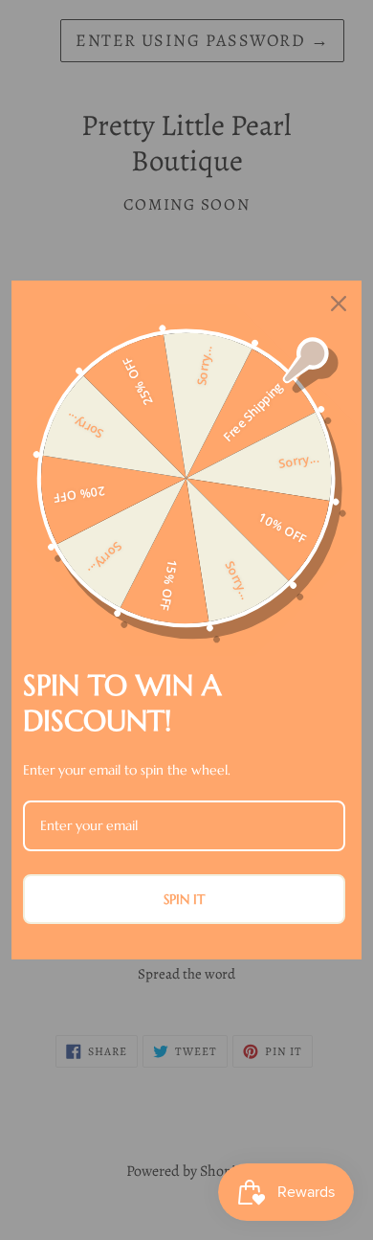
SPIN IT (184, 899)
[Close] (339, 304)
